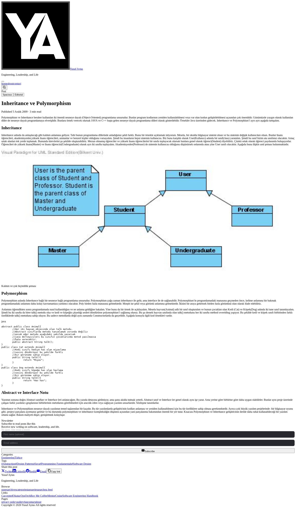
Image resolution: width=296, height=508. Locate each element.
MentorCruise (54, 495)
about (10, 83)
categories (21, 489)
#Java (37, 463)
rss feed (48, 489)
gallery (20, 501)
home (4, 83)
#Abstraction (8, 463)
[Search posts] (4, 87)
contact (17, 83)
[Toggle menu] (2, 81)
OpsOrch (25, 495)
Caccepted (7, 495)
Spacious (7, 94)
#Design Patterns (24, 463)
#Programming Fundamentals (56, 463)
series (35, 489)
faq (26, 501)
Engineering (8, 457)
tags (29, 489)
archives (12, 489)
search (41, 489)
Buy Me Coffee (38, 495)
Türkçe (18, 457)
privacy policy (9, 501)
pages (4, 489)
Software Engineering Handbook (80, 495)
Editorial (19, 94)
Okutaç (17, 495)
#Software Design (81, 463)
